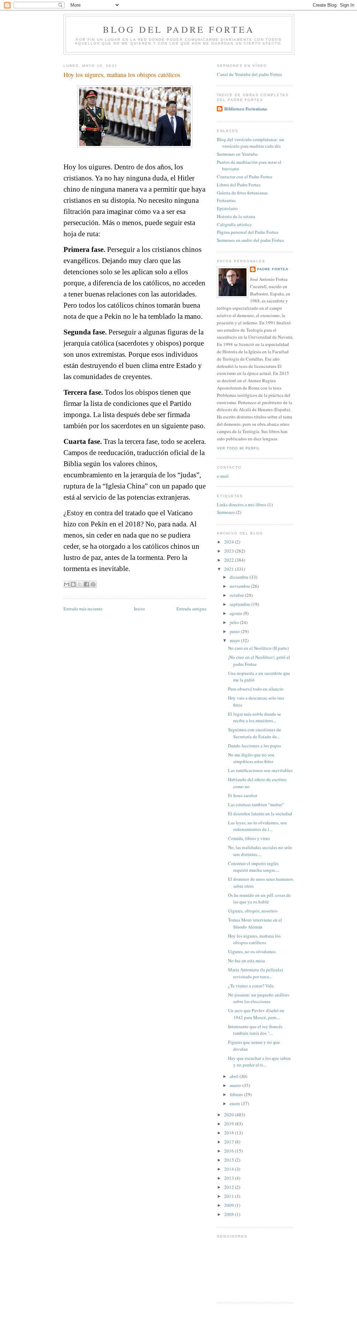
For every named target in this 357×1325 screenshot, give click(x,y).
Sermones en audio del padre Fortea (250, 240)
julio (235, 622)
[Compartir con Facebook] (86, 584)
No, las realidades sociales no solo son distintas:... (260, 850)
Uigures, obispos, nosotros (253, 911)
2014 (229, 1169)
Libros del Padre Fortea (238, 185)
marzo (236, 1085)
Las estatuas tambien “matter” (256, 804)
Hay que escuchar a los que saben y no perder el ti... (259, 1061)
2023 (229, 551)
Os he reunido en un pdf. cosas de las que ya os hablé (259, 898)
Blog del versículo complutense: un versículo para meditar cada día (250, 142)
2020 (229, 1114)
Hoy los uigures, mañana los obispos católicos (254, 939)
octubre (237, 595)
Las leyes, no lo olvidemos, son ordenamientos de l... (257, 826)
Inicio (139, 609)
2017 (229, 1142)
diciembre (240, 577)
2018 (229, 1133)
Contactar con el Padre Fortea (244, 177)
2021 (229, 569)
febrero (237, 1094)
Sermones (226, 512)
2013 (229, 1178)
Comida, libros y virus (249, 838)
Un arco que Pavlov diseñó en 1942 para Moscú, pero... (256, 1013)
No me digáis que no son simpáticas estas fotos (251, 758)
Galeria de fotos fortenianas (242, 193)
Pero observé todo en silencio (255, 689)
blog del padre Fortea (179, 29)
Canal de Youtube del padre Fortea (249, 74)
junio (235, 631)
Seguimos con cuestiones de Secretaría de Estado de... (254, 733)
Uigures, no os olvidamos (252, 951)
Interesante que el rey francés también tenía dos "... (255, 1030)
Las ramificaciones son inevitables (260, 770)
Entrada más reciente (82, 609)
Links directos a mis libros (241, 504)
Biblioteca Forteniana (245, 108)
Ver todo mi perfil (238, 448)
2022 (229, 560)
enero (235, 1103)
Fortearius (226, 200)
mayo (235, 640)
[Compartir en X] (79, 584)
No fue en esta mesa (246, 960)
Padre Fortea (272, 269)
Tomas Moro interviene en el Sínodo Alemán (255, 923)
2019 (229, 1123)
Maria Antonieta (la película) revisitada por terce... (255, 973)
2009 (229, 1205)
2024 (229, 542)
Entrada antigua (191, 609)
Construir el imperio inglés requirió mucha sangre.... (253, 866)
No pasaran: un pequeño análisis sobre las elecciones (258, 998)
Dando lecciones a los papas (254, 745)
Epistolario (227, 208)
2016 (229, 1151)
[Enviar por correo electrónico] (66, 584)
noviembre (240, 586)
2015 (229, 1160)
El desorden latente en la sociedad (260, 813)
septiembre (240, 604)
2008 (229, 1214)
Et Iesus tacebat (242, 795)
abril (235, 1076)
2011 (229, 1196)
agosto (236, 613)
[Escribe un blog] (73, 584)
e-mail (223, 476)
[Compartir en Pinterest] (93, 584)
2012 (229, 1187)
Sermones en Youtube (237, 154)
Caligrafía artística (234, 224)
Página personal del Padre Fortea (247, 232)
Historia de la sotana (236, 216)
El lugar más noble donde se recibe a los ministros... (254, 717)
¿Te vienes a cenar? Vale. (251, 986)
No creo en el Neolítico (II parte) (258, 648)
